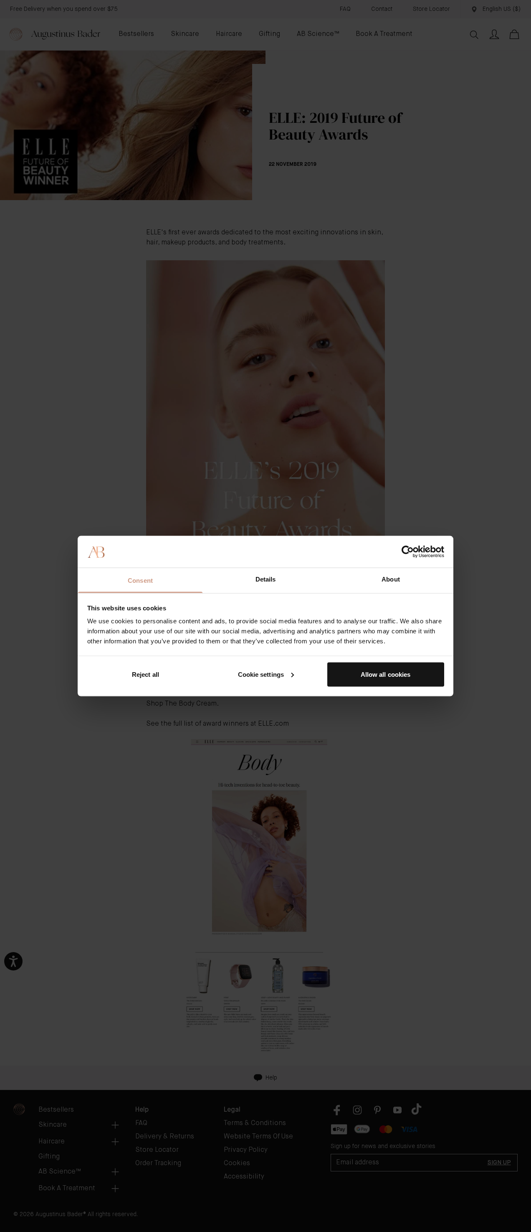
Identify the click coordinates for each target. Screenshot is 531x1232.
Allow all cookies (386, 674)
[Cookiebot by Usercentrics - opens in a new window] (407, 551)
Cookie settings (261, 674)
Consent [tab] (140, 580)
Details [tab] (265, 579)
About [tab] (391, 579)
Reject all (145, 674)
